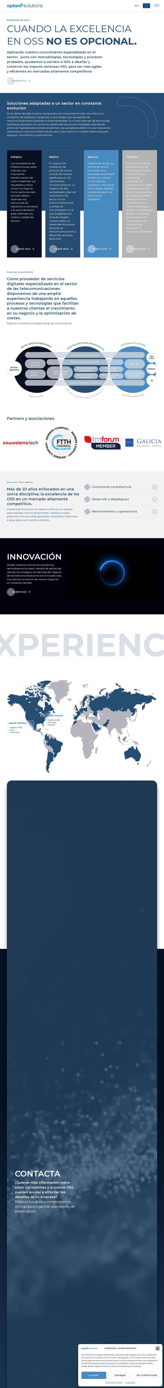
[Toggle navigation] (156, 6)
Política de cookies (114, 1382)
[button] (157, 1348)
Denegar (120, 1375)
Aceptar (94, 1375)
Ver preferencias (146, 1375)
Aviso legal (130, 1382)
